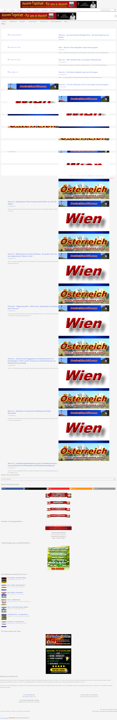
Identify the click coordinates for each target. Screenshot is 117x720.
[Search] (115, 10)
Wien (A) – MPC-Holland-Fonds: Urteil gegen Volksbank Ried (79, 60)
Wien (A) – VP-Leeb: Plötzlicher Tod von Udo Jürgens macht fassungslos (83, 84)
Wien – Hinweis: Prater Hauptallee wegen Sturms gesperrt (78, 47)
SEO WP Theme (95, 711)
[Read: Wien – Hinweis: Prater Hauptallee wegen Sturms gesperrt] (14, 47)
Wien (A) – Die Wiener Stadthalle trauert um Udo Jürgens (78, 72)
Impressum (115, 709)
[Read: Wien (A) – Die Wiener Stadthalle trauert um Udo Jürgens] (13, 72)
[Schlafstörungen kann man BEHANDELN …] (58, 558)
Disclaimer (110, 709)
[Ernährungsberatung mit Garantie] (58, 661)
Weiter (112, 178)
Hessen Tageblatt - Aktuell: (27, 696)
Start (101, 709)
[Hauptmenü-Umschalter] (116, 16)
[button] (6, 10)
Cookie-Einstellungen (4, 718)
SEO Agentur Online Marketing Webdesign (108, 711)
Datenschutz (105, 709)
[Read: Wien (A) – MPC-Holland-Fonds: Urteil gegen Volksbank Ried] (14, 59)
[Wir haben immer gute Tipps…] (58, 640)
